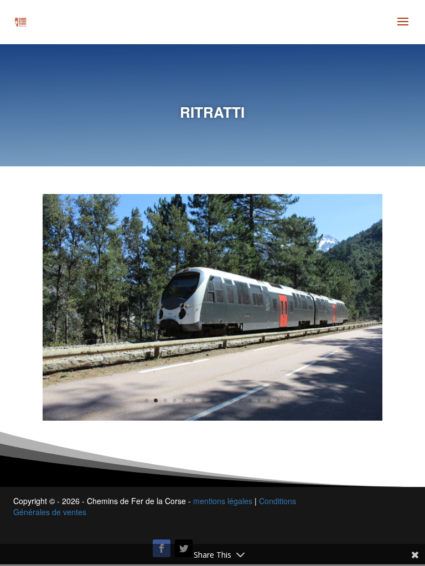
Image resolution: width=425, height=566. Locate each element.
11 (240, 400)
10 (231, 400)
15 (278, 400)
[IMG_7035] (212, 306)
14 (269, 400)
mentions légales (222, 500)
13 (259, 400)
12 (250, 400)
